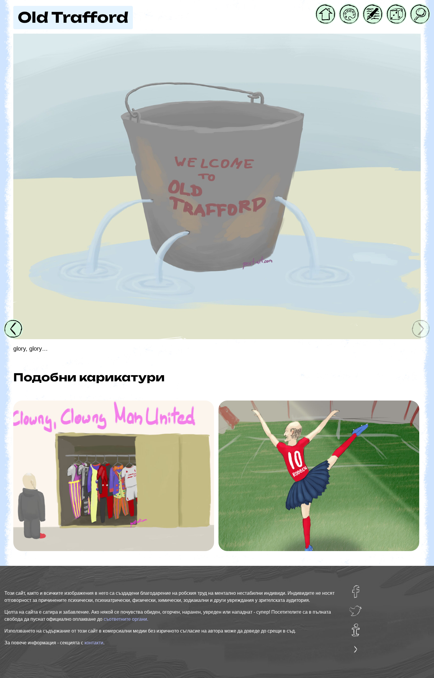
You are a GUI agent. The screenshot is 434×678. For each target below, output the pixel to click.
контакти (93, 642)
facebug (359, 589)
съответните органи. (126, 619)
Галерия (349, 8)
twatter (358, 608)
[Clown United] (113, 476)
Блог (369, 8)
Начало (325, 8)
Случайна (396, 8)
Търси (418, 8)
